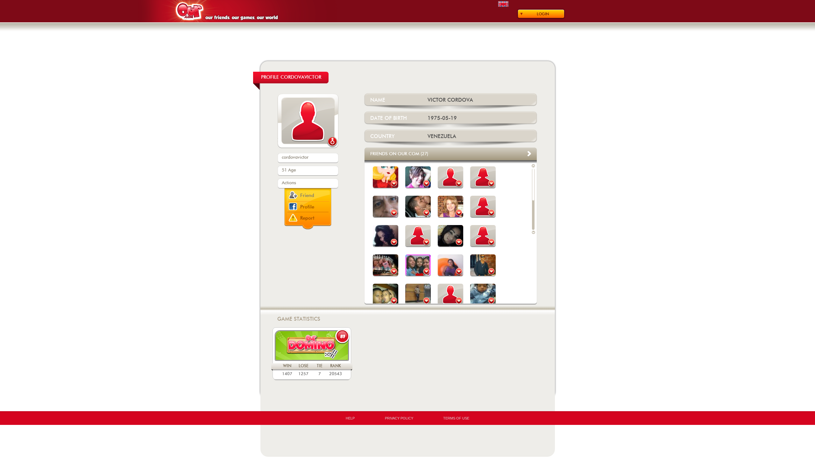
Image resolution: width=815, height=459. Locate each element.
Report (307, 218)
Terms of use (456, 418)
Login (543, 14)
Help (350, 418)
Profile (307, 207)
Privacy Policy (399, 418)
